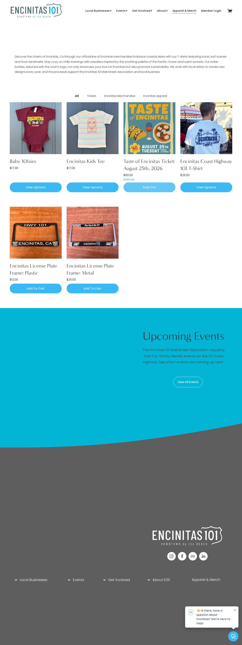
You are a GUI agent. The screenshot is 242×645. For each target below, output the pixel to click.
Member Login (211, 11)
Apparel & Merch (184, 11)
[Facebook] (182, 556)
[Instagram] (171, 556)
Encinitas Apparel (155, 96)
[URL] (192, 556)
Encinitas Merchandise (119, 96)
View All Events (188, 382)
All (77, 96)
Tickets (91, 96)
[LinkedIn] (203, 556)
